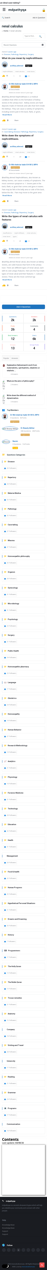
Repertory (23, 54)
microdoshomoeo (28, 1267)
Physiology (12, 777)
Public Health (13, 651)
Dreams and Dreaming (17, 919)
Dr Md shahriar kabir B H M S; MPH (23, 84)
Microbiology (13, 604)
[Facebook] (4, 1250)
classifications (7, 233)
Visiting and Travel (15, 1045)
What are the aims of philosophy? (20, 381)
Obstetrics (12, 698)
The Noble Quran (15, 982)
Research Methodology (17, 746)
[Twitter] (9, 1250)
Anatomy (11, 1014)
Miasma (11, 540)
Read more (7, 115)
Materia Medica (14, 493)
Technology (13, 809)
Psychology (13, 619)
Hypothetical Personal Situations (21, 903)
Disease (7, 54)
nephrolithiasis (8, 71)
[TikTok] (43, 1250)
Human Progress (15, 888)
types (15, 236)
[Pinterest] (33, 1250)
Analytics (11, 761)
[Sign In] (44, 10)
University (11, 1061)
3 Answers (14, 402)
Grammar (12, 1093)
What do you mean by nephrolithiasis (22, 58)
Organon (11, 572)
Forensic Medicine (15, 793)
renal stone (31, 71)
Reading (11, 1077)
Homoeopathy (14, 714)
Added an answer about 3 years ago (21, 93)
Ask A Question (39, 17)
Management (12, 856)
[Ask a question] (41, 1264)
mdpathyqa (17, 10)
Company (11, 1029)
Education (12, 824)
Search (7, 17)
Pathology (15, 54)
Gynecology (13, 588)
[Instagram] (28, 1250)
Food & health (13, 872)
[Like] (3, 75)
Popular (6, 358)
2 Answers (14, 384)
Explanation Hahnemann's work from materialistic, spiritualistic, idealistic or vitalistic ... (23, 368)
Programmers (14, 951)
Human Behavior (14, 730)
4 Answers (14, 374)
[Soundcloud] (23, 1250)
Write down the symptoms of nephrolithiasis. (18, 137)
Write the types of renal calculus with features (22, 218)
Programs (12, 1108)
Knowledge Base (8, 1225)
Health (10, 840)
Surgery (31, 54)
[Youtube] (18, 1250)
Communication (13, 1124)
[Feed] (38, 1250)
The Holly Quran (14, 966)
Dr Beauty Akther (28, 428)
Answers (15, 358)
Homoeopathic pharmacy (18, 667)
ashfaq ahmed (16, 66)
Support (5, 1231)
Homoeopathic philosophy (19, 556)
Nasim (15, 441)
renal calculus (19, 71)
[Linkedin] (14, 1250)
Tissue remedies (15, 998)
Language (12, 682)
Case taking (8, 132)
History (11, 935)
